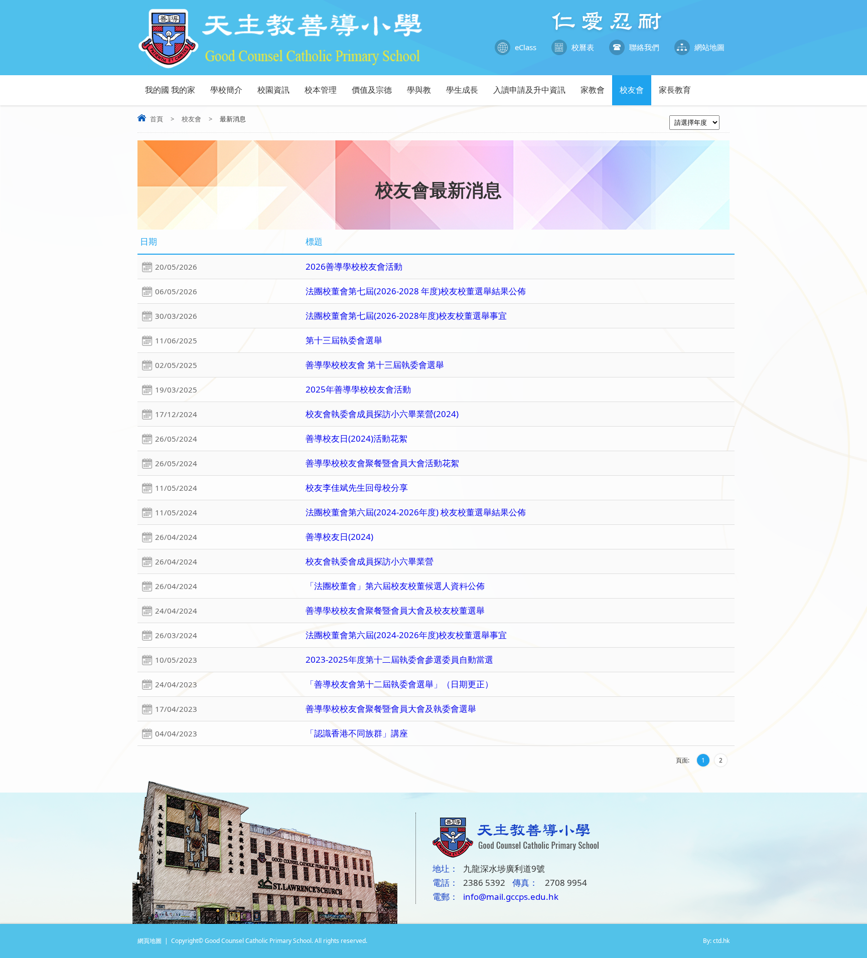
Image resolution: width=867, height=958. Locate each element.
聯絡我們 (644, 47)
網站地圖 (709, 47)
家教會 (593, 89)
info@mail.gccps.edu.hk (510, 896)
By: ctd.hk (716, 940)
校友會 (632, 89)
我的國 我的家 (170, 89)
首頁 (156, 118)
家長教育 (675, 89)
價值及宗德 (372, 89)
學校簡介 (226, 89)
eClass (525, 47)
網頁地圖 (149, 940)
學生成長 (462, 89)
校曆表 (582, 47)
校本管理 (321, 89)
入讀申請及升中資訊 (529, 89)
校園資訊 (273, 89)
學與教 (419, 89)
